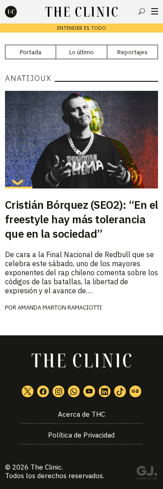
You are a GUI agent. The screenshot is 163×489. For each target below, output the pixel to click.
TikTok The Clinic (120, 391)
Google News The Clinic (135, 391)
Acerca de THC (81, 414)
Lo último (81, 52)
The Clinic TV (89, 391)
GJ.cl (146, 474)
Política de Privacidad (81, 435)
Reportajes (132, 52)
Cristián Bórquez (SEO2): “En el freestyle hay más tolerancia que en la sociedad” (81, 219)
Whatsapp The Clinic (74, 391)
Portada (30, 52)
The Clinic (46, 467)
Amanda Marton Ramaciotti (60, 307)
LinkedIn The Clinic (104, 391)
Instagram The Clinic (58, 391)
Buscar (142, 11)
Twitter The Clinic (28, 391)
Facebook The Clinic (43, 391)
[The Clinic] (18, 12)
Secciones (154, 11)
